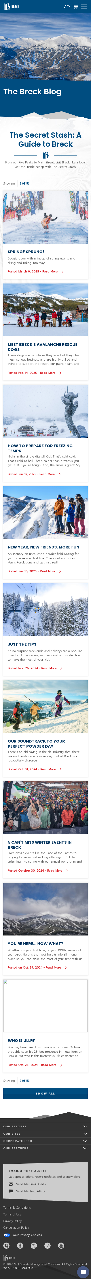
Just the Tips (22, 644)
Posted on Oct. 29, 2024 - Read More (35, 967)
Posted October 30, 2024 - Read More (36, 870)
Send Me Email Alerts (30, 1184)
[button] (67, 7)
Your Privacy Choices (26, 1235)
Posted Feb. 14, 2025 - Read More (35, 372)
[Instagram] (50, 1246)
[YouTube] (64, 1246)
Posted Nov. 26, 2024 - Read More (33, 668)
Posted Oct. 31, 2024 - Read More (35, 769)
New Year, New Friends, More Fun (43, 547)
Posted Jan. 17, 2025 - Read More (34, 474)
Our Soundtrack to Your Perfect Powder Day (36, 743)
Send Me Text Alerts (30, 1191)
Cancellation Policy (16, 1228)
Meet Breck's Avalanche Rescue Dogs (43, 347)
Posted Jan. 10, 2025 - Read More (35, 571)
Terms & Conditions (17, 1208)
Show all (45, 1093)
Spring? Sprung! (26, 251)
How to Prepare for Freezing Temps (40, 448)
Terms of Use (12, 1214)
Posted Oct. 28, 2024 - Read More (32, 1064)
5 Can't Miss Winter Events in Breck (40, 844)
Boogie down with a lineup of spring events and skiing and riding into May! (41, 260)
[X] (37, 1246)
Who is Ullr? (21, 1040)
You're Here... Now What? (35, 943)
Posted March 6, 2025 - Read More (33, 271)
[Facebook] (23, 1246)
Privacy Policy (12, 1221)
